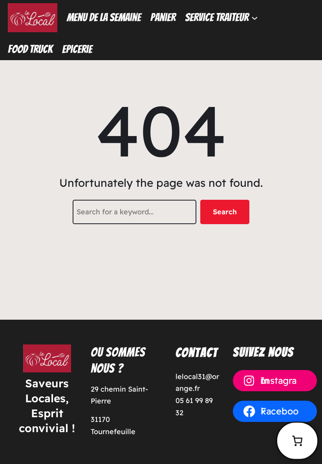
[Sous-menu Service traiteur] (254, 17)
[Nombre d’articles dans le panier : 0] (297, 440)
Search (225, 211)
